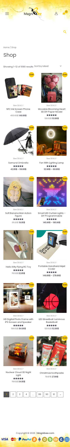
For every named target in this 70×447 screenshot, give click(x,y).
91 (54, 394)
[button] (65, 32)
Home (6, 47)
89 (39, 394)
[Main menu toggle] (7, 13)
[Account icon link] (56, 13)
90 (47, 394)
